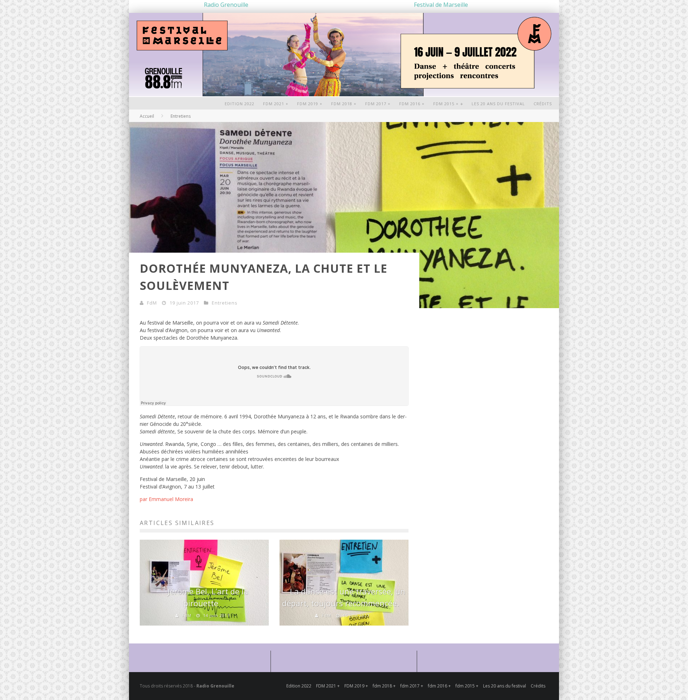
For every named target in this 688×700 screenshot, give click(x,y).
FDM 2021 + (275, 103)
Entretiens (225, 303)
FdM (152, 303)
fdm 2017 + (378, 103)
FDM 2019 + (309, 103)
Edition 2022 (239, 103)
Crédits (543, 103)
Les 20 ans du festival (498, 103)
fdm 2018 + (344, 103)
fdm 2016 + (412, 103)
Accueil (147, 116)
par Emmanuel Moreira (166, 499)
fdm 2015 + (446, 103)
